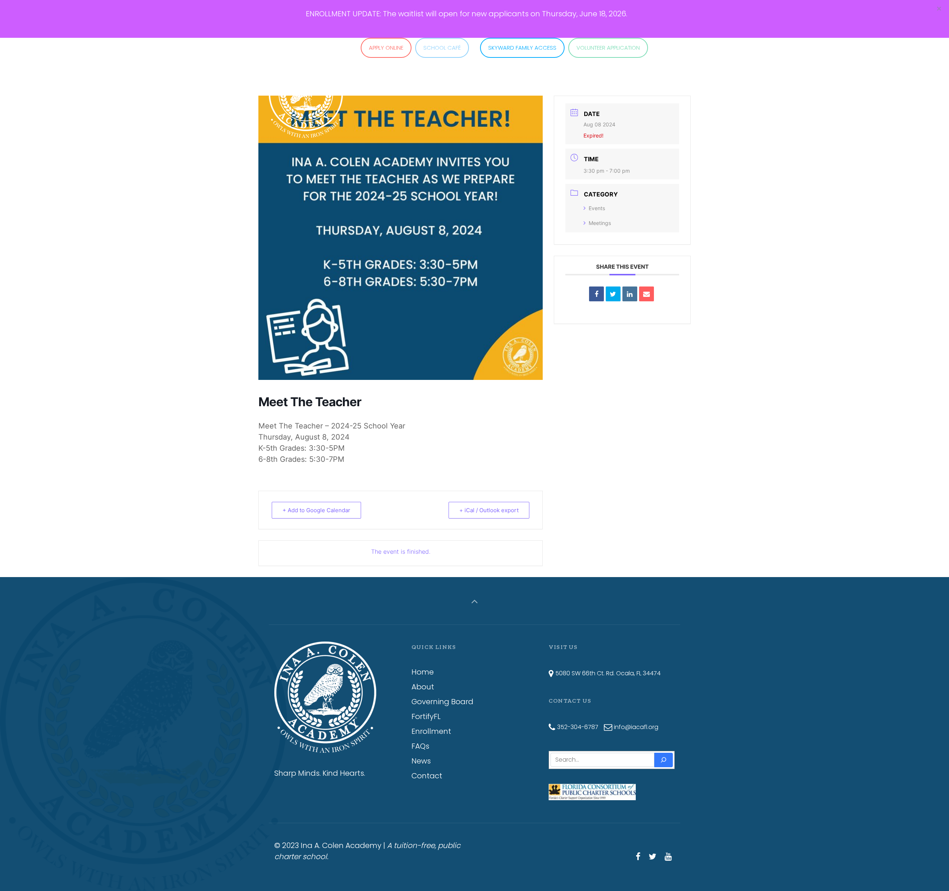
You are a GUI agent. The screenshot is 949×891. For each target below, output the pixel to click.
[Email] (646, 293)
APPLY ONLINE (386, 48)
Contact (426, 776)
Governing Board (442, 701)
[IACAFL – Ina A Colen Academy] (306, 75)
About (422, 687)
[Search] (663, 760)
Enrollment (431, 731)
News (421, 761)
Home (422, 672)
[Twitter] (652, 856)
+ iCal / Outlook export (489, 510)
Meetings (600, 223)
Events (597, 208)
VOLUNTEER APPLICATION (608, 48)
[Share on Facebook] (596, 293)
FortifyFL (426, 716)
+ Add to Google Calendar (316, 510)
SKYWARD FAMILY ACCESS (522, 48)
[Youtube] (668, 856)
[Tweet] (613, 293)
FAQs (420, 746)
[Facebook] (638, 856)
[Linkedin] (629, 293)
